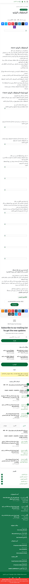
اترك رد (14, 364)
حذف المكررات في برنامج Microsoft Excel (22, 356)
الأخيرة (14, 425)
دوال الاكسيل (24, 474)
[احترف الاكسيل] (17, 1)
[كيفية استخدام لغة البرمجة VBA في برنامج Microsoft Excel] (24, 408)
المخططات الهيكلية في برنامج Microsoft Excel (8, 356)
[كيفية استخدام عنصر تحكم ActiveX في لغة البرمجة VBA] (24, 518)
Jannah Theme (5, 579)
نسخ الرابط (14, 304)
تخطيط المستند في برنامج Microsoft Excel (8, 351)
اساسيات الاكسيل (23, 476)
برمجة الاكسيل (24, 481)
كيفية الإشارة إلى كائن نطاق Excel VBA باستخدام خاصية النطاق (11, 498)
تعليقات (5, 425)
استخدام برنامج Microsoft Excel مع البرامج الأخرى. (22, 351)
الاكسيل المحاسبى (23, 483)
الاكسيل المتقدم (19, 6)
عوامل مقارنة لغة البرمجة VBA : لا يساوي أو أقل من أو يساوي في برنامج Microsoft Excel (10, 397)
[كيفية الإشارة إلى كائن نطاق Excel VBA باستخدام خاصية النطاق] (24, 501)
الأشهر (24, 425)
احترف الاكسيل (6, 574)
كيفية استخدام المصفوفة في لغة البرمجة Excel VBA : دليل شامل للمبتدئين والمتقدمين (10, 415)
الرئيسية (25, 6)
